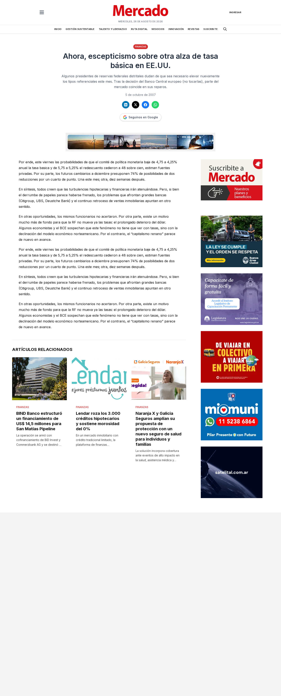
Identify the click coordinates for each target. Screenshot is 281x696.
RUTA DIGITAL (139, 29)
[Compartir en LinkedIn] (125, 104)
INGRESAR (235, 12)
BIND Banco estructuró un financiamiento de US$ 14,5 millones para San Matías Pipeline (39, 421)
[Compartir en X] (135, 104)
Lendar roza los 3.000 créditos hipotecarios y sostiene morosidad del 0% (98, 421)
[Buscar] (225, 29)
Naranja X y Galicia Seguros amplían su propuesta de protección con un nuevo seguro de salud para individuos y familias (158, 429)
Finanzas (140, 46)
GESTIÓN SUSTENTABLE (80, 29)
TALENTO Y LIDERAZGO (113, 29)
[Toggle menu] (41, 12)
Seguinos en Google (143, 117)
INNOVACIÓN (176, 29)
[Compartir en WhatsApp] (155, 104)
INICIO (58, 29)
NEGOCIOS (158, 29)
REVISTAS (193, 29)
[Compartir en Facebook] (145, 104)
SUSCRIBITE (210, 29)
